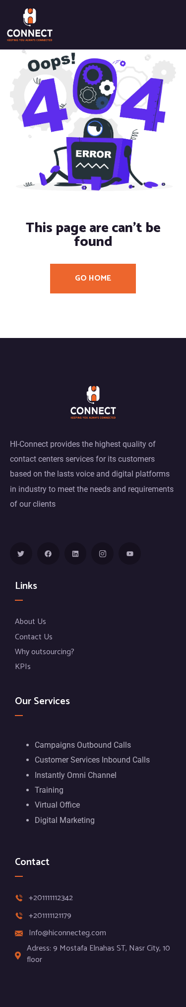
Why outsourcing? (44, 652)
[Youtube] (130, 553)
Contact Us (34, 637)
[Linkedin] (75, 553)
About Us (30, 621)
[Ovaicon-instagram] (102, 553)
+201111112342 (51, 898)
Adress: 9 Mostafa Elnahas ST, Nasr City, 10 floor (98, 954)
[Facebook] (48, 553)
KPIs (23, 666)
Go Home (93, 278)
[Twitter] (21, 553)
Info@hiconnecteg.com (67, 933)
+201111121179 (50, 916)
